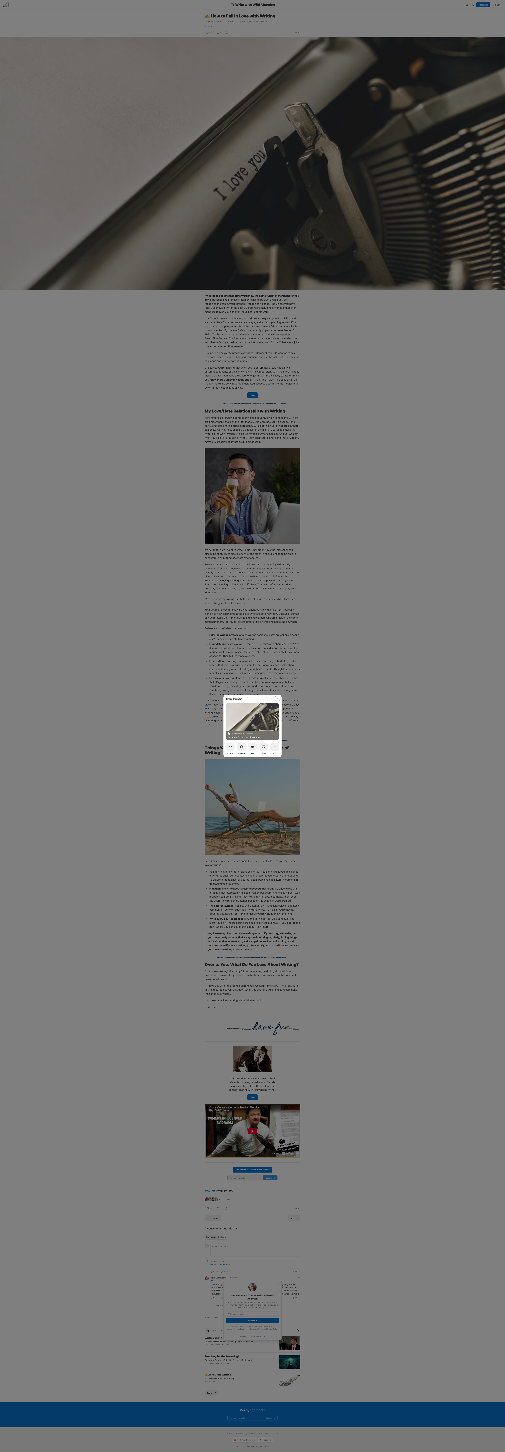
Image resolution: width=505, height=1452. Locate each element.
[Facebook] (241, 747)
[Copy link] (230, 747)
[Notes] (263, 747)
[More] (274, 747)
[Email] (252, 747)
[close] (278, 698)
